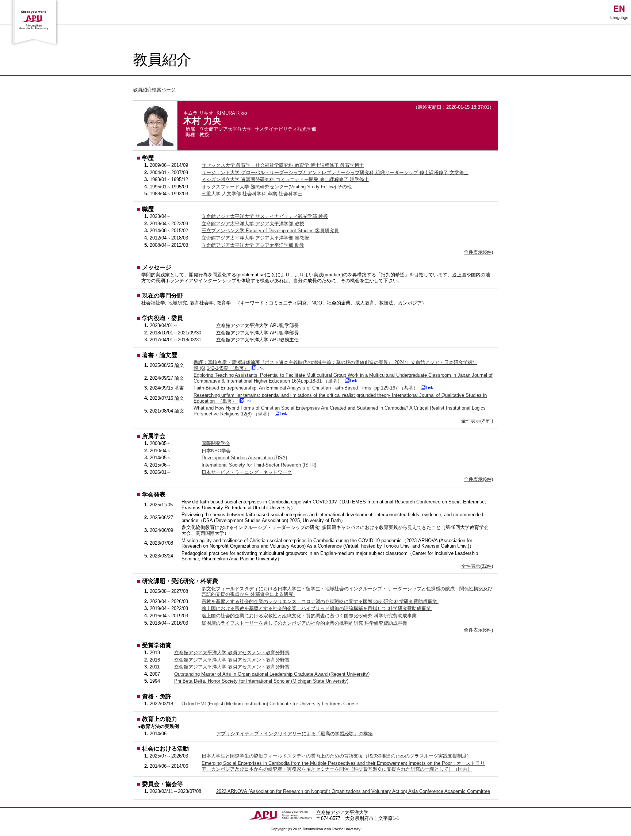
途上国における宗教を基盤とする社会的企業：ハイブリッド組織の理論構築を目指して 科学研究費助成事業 (317, 608)
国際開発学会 (216, 443)
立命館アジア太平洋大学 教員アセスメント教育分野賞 (232, 652)
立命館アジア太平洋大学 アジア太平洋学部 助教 (253, 245)
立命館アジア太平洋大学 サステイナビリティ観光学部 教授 (265, 216)
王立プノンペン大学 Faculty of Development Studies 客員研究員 (270, 230)
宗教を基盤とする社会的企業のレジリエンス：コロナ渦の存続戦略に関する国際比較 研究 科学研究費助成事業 (320, 601)
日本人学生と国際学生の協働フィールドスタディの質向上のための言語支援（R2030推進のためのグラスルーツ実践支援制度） (336, 756)
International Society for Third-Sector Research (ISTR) (259, 465)
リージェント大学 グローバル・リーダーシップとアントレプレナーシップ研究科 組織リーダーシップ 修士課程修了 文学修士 (335, 172)
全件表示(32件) (477, 566)
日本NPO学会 (216, 450)
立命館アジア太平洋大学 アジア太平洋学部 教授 (253, 223)
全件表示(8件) (478, 252)
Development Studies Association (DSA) (244, 457)
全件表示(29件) (477, 420)
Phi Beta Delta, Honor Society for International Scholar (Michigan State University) (261, 681)
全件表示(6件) (478, 479)
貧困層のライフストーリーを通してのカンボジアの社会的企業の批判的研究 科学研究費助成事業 (305, 623)
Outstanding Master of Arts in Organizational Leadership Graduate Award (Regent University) (272, 674)
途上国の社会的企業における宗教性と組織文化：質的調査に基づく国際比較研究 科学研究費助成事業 (310, 615)
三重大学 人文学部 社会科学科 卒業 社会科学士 (252, 193)
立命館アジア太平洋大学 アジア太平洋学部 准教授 (255, 238)
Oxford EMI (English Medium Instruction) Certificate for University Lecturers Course (269, 703)
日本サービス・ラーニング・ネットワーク (247, 472)
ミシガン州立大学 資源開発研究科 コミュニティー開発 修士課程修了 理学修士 (285, 179)
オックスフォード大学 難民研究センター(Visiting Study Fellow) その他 (277, 186)
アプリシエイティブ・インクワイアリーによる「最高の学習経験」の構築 (294, 733)
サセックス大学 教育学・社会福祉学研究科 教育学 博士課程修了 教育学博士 (283, 165)
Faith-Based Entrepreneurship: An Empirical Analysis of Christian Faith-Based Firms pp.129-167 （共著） (307, 388)
